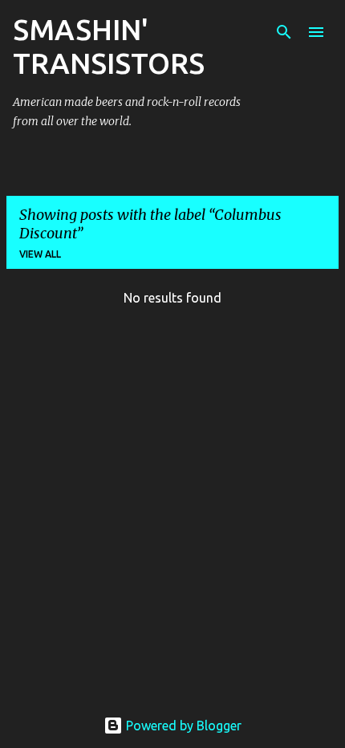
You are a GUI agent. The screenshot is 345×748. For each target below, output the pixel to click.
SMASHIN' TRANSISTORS (109, 46)
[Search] (284, 32)
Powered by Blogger (182, 725)
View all (40, 254)
